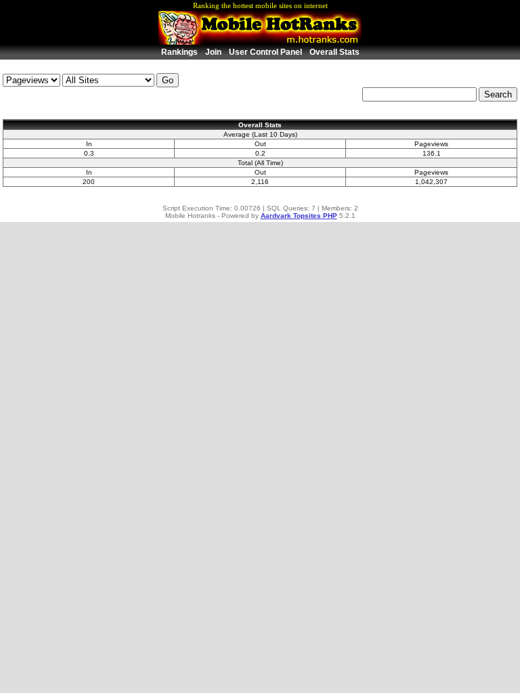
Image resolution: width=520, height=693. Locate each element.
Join (213, 52)
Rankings (179, 52)
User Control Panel (265, 52)
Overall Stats (334, 52)
